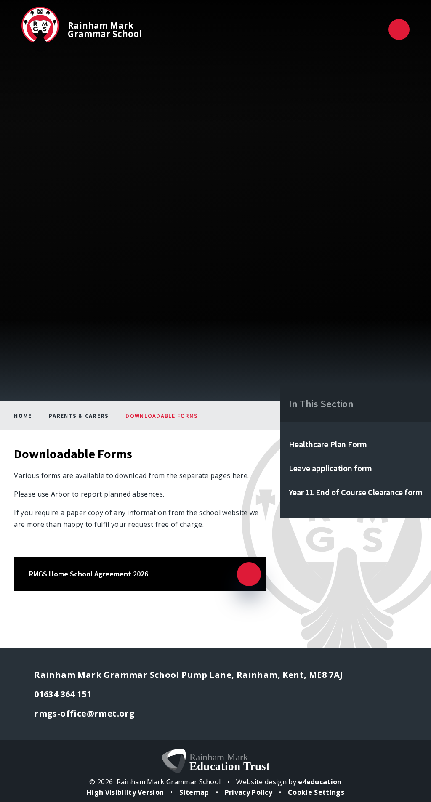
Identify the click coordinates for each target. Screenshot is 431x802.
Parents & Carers (78, 416)
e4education (320, 781)
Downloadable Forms (161, 416)
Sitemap (194, 792)
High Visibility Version (125, 792)
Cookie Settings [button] (316, 792)
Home (23, 416)
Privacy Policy (248, 792)
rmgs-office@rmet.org (84, 713)
